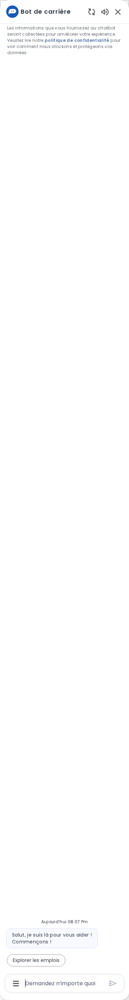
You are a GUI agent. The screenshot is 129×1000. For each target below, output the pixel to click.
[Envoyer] (113, 983)
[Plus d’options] (16, 983)
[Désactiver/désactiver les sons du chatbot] (105, 11)
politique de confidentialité (77, 40)
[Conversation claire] (92, 11)
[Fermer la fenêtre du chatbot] (118, 11)
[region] (64, 497)
